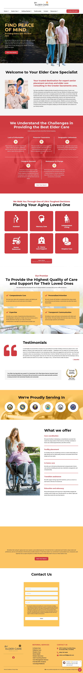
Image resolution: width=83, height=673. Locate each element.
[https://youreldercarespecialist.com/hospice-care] (66, 243)
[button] (8, 11)
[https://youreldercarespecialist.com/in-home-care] (41, 243)
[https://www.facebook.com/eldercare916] (13, 657)
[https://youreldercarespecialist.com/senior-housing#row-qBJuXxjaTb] (16, 221)
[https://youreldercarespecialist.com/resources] (16, 243)
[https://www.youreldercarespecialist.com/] (41, 4)
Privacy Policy (15, 669)
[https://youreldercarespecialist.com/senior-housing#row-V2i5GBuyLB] (41, 221)
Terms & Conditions (8, 669)
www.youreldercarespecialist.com (53, 669)
